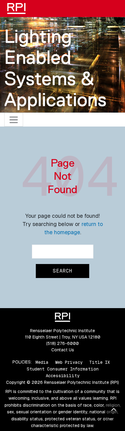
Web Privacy (69, 362)
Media (42, 362)
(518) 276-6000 (62, 343)
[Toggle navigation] (13, 120)
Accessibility (62, 375)
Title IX (99, 362)
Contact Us (62, 350)
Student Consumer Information (63, 369)
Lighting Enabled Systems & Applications (55, 68)
